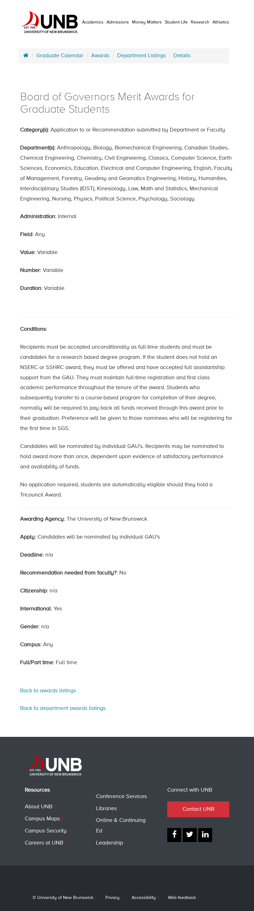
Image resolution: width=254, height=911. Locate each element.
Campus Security (46, 831)
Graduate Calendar (59, 55)
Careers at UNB (44, 843)
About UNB (38, 807)
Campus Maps (42, 819)
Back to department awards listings (63, 708)
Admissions (118, 22)
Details (181, 55)
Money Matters (147, 22)
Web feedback (182, 898)
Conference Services (121, 796)
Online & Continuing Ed (121, 826)
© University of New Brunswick (63, 898)
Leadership (109, 843)
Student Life (176, 22)
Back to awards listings (48, 691)
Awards (100, 55)
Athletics (220, 22)
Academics (92, 22)
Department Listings (141, 55)
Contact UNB (198, 809)
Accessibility (144, 898)
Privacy (112, 898)
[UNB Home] (25, 55)
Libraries (106, 808)
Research (200, 22)
